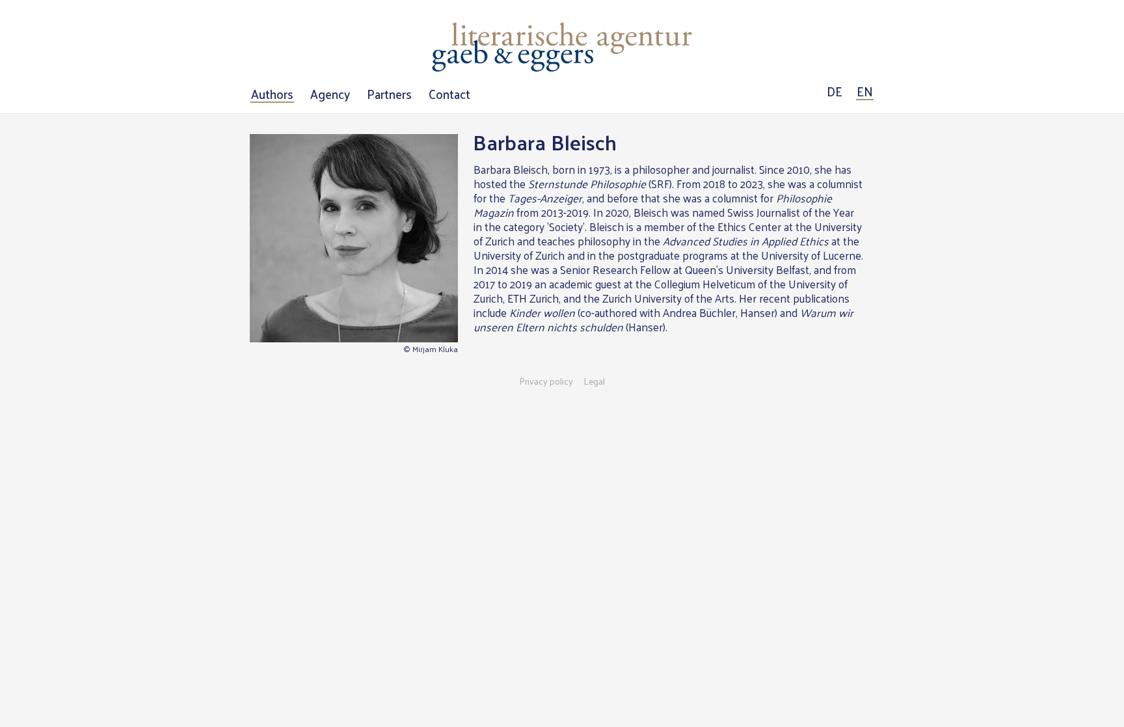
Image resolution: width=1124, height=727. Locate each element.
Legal (594, 381)
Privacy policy (546, 381)
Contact (449, 94)
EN (865, 91)
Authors (272, 94)
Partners (389, 94)
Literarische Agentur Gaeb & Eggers (562, 47)
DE (834, 91)
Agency (330, 94)
